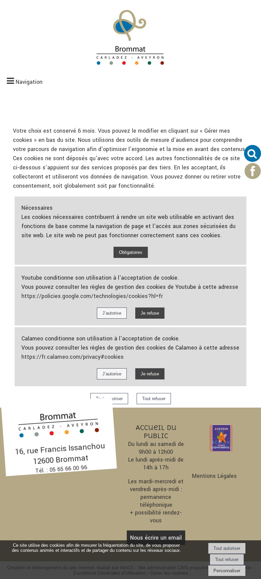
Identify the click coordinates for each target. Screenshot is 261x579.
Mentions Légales (214, 476)
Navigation (29, 82)
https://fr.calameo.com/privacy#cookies (72, 357)
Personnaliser (226, 570)
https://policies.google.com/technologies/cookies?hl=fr (92, 296)
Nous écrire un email (156, 538)
